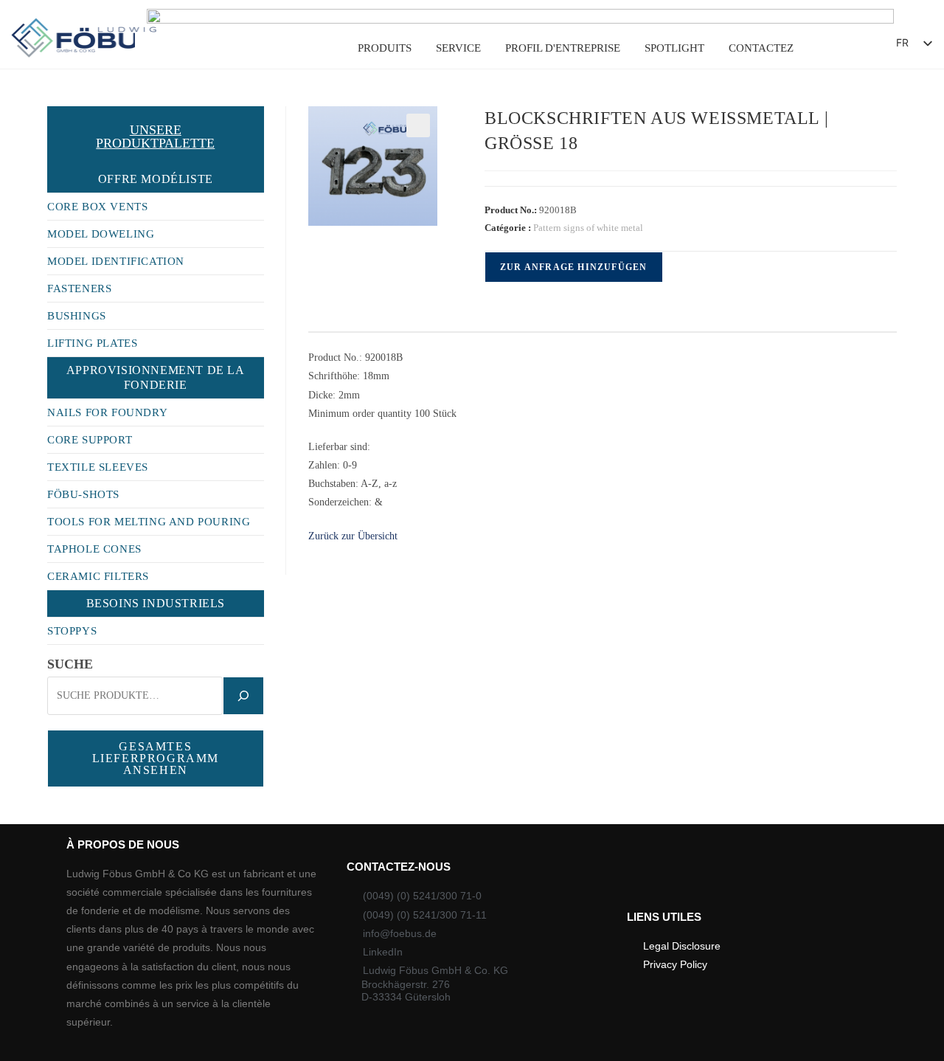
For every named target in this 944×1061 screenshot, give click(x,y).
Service (458, 48)
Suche (70, 664)
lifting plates (92, 343)
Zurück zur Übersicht (353, 536)
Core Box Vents (97, 206)
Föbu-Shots (83, 494)
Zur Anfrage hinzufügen (573, 267)
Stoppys (72, 631)
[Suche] (243, 696)
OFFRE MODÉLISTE (155, 179)
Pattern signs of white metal (588, 227)
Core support (89, 440)
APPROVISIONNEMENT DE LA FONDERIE (155, 377)
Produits (385, 48)
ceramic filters (98, 576)
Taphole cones (94, 549)
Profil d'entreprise (562, 48)
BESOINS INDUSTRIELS (155, 603)
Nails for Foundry (107, 412)
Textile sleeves (97, 467)
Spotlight (674, 48)
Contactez (761, 48)
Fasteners (79, 288)
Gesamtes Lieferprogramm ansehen (155, 758)
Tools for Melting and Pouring (148, 522)
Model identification (115, 261)
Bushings (76, 316)
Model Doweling (100, 234)
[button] (845, 47)
